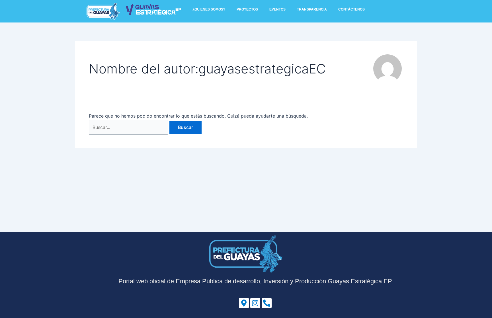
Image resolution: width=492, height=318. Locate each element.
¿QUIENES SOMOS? (208, 9)
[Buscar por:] (129, 127)
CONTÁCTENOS (351, 9)
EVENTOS (277, 9)
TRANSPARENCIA (312, 9)
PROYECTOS (247, 9)
